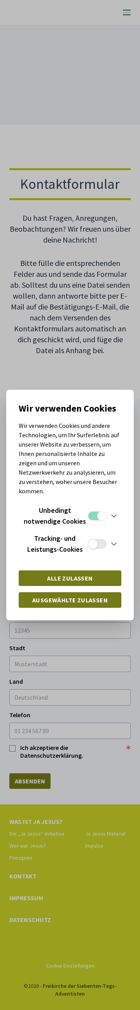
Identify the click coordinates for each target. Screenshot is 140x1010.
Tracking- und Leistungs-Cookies (55, 544)
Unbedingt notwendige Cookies (55, 516)
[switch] (97, 516)
